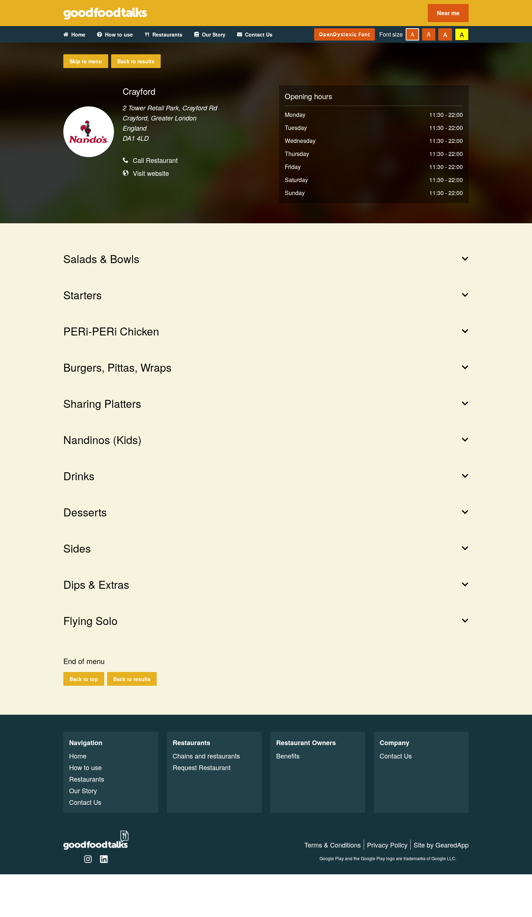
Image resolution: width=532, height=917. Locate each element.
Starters (82, 294)
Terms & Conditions (332, 844)
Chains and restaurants (206, 755)
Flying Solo (90, 620)
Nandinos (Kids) (102, 439)
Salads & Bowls (101, 258)
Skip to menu (85, 61)
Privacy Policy (387, 844)
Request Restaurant (202, 767)
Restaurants (167, 34)
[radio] (412, 34)
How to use (119, 34)
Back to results (136, 61)
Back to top (83, 679)
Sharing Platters (102, 403)
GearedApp (452, 844)
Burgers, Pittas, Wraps (117, 367)
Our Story (213, 34)
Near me (448, 13)
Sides (77, 548)
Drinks (78, 475)
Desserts (85, 512)
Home (78, 34)
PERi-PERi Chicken (111, 331)
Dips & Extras (96, 584)
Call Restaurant (155, 160)
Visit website (151, 173)
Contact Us (259, 34)
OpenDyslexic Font (344, 34)
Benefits (288, 755)
